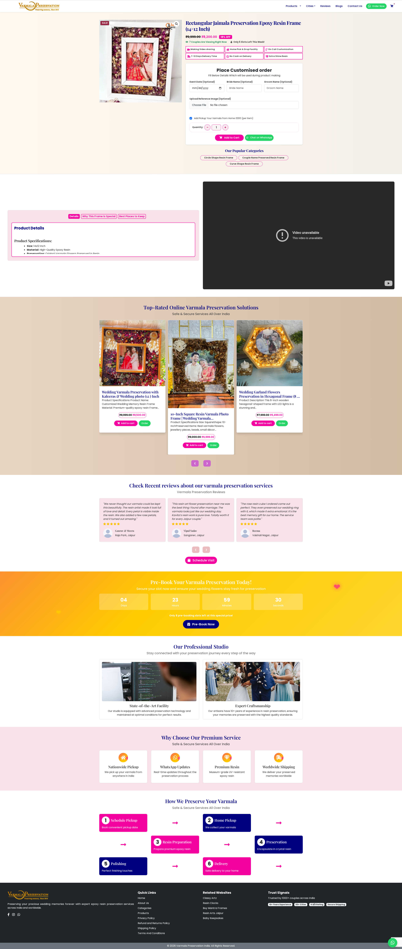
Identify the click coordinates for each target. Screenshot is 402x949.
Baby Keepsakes (213, 918)
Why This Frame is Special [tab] (98, 216)
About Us (143, 903)
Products (291, 6)
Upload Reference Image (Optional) (210, 98)
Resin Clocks (210, 903)
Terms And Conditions (151, 933)
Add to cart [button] (127, 419)
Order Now (378, 6)
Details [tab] (74, 216)
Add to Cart (231, 137)
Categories (144, 908)
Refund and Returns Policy (154, 923)
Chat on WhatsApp (261, 137)
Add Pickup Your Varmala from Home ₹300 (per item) (223, 118)
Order (144, 419)
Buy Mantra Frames (215, 908)
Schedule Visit (203, 560)
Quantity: (197, 127)
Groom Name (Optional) (278, 81)
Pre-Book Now (203, 624)
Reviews (325, 6)
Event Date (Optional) (202, 81)
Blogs (339, 6)
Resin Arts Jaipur (213, 913)
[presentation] (195, 463)
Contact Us (355, 6)
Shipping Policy (147, 928)
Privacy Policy (146, 918)
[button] (176, 24)
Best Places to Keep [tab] (132, 216)
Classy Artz (210, 898)
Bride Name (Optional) (240, 81)
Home (141, 898)
